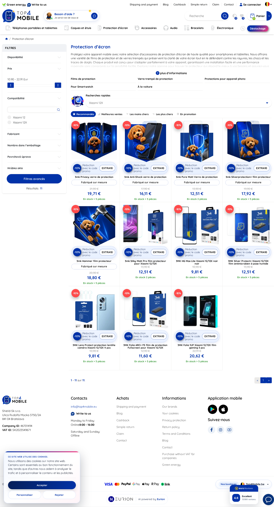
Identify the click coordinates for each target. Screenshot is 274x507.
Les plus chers (164, 114)
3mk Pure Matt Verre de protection (197, 176)
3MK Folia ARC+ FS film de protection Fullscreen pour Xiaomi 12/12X (145, 346)
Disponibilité (15, 57)
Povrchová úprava (19, 156)
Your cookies (170, 413)
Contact (229, 4)
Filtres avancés (34, 179)
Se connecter (252, 4)
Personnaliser (25, 494)
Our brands (169, 406)
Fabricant (13, 134)
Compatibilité (15, 98)
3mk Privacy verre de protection (94, 176)
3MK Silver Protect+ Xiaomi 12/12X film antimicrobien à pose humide (248, 262)
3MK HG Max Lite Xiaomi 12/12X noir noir (197, 262)
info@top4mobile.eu (84, 406)
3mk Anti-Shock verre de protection (145, 176)
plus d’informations (173, 73)
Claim (215, 4)
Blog (166, 4)
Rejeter (59, 494)
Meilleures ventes (111, 114)
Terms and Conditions (176, 433)
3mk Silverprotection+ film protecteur (248, 176)
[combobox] (179, 102)
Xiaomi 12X (20, 122)
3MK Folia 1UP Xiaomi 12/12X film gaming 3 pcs (197, 346)
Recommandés (85, 114)
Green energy (16, 4)
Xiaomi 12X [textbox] (96, 103)
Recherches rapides (98, 95)
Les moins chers (139, 114)
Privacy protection (174, 420)
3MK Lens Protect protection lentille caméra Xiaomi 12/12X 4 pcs (94, 346)
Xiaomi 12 (19, 117)
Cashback (180, 4)
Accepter (42, 485)
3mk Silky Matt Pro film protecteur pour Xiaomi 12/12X (145, 262)
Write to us (39, 4)
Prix (9, 68)
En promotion (188, 114)
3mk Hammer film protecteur (94, 260)
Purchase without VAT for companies (178, 456)
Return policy (171, 427)
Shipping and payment (144, 4)
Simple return (199, 4)
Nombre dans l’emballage (23, 145)
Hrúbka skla (15, 168)
